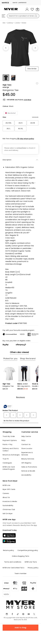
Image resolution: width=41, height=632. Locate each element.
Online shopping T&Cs (20, 556)
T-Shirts (17, 22)
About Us (6, 497)
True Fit (6, 459)
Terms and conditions (12, 562)
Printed (24, 22)
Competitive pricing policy (27, 550)
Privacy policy (33, 568)
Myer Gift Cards (9, 489)
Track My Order (9, 436)
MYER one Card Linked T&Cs (13, 568)
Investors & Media (10, 501)
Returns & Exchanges (11, 455)
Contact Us (26, 444)
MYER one (6, 485)
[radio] (8, 123)
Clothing (10, 22)
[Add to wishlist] (37, 83)
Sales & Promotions (29, 467)
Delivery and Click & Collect (11, 449)
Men (4, 22)
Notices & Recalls (28, 471)
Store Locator (26, 448)
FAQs (23, 440)
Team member (21, 573)
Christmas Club (9, 509)
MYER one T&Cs (31, 562)
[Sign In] (27, 9)
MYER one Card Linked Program (9, 468)
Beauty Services (27, 459)
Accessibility (26, 475)
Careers (6, 493)
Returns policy (8, 550)
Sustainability (8, 505)
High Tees (7, 85)
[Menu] (3, 16)
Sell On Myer (8, 513)
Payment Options (10, 440)
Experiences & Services (27, 453)
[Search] (36, 16)
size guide (35, 117)
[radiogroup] (20, 125)
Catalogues (7, 463)
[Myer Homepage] (11, 10)
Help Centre (26, 436)
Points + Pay (7, 444)
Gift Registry (26, 463)
